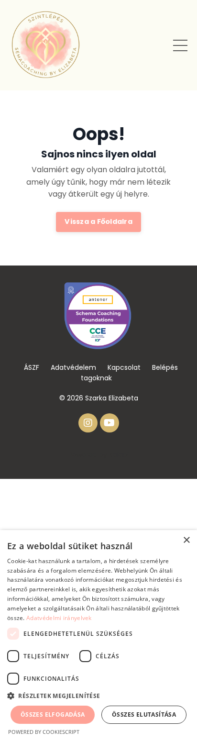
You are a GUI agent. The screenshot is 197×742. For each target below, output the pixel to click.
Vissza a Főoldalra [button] (98, 221)
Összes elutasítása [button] (144, 714)
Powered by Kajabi (98, 454)
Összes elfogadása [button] (53, 714)
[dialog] (98, 636)
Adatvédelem (73, 367)
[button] (98, 695)
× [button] (186, 540)
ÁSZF (31, 367)
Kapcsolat (124, 367)
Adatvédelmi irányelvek (59, 618)
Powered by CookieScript (43, 731)
